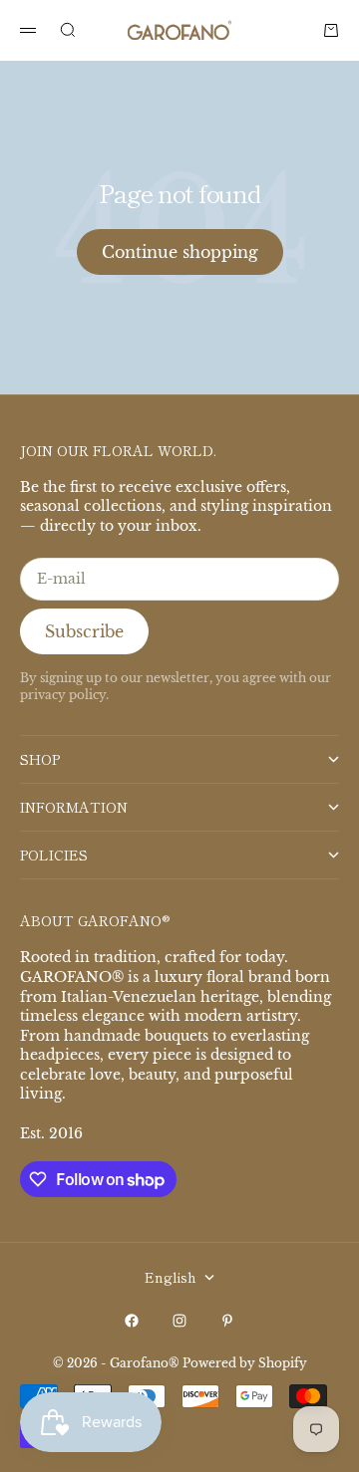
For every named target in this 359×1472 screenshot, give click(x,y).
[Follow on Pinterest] (227, 1321)
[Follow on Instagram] (179, 1321)
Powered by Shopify (244, 1362)
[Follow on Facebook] (132, 1321)
